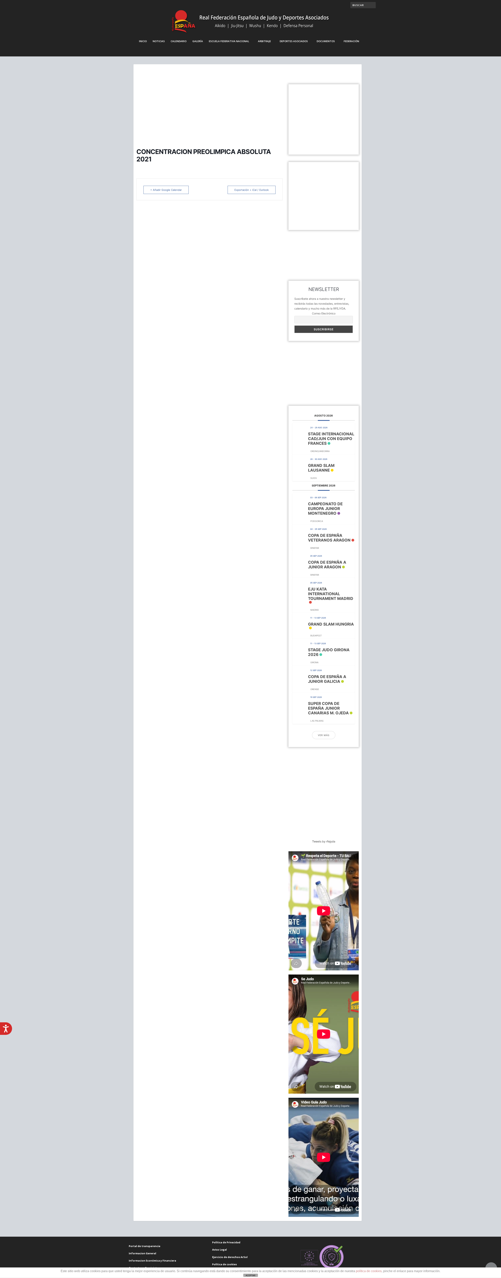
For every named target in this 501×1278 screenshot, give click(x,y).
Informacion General (142, 1253)
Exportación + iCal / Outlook (251, 189)
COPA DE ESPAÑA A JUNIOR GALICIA (327, 679)
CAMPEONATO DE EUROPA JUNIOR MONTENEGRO (325, 509)
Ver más (324, 735)
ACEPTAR (250, 1275)
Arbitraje (264, 41)
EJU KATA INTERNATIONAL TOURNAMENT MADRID (330, 594)
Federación (351, 41)
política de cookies (369, 1271)
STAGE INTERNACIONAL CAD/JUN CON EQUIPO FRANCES (331, 439)
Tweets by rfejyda (323, 841)
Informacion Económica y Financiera (152, 1260)
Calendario (179, 41)
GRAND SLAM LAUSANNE (321, 468)
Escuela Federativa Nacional (229, 41)
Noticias (159, 41)
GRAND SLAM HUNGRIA (331, 624)
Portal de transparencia (144, 1246)
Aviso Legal (219, 1249)
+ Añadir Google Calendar (166, 189)
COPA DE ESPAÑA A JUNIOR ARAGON (327, 564)
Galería (197, 41)
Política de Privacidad (226, 1242)
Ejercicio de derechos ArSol (230, 1257)
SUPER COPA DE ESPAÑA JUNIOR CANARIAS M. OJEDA (328, 708)
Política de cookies (224, 1264)
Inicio (143, 41)
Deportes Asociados (294, 41)
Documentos (326, 41)
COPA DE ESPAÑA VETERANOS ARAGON (329, 538)
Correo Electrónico (323, 313)
